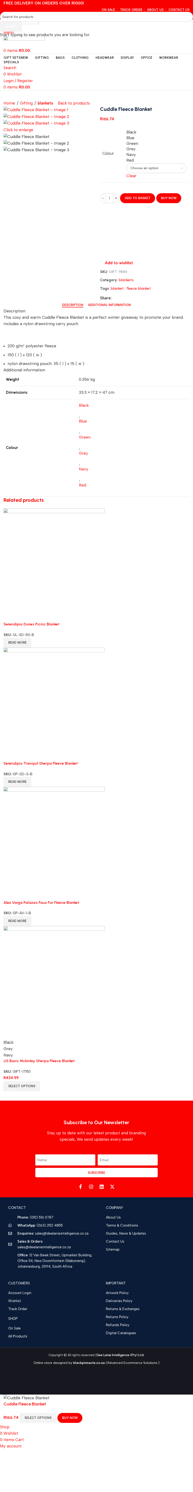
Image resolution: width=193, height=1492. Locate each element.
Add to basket (137, 198)
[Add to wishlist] (89, 1418)
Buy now (70, 1418)
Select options (38, 1418)
